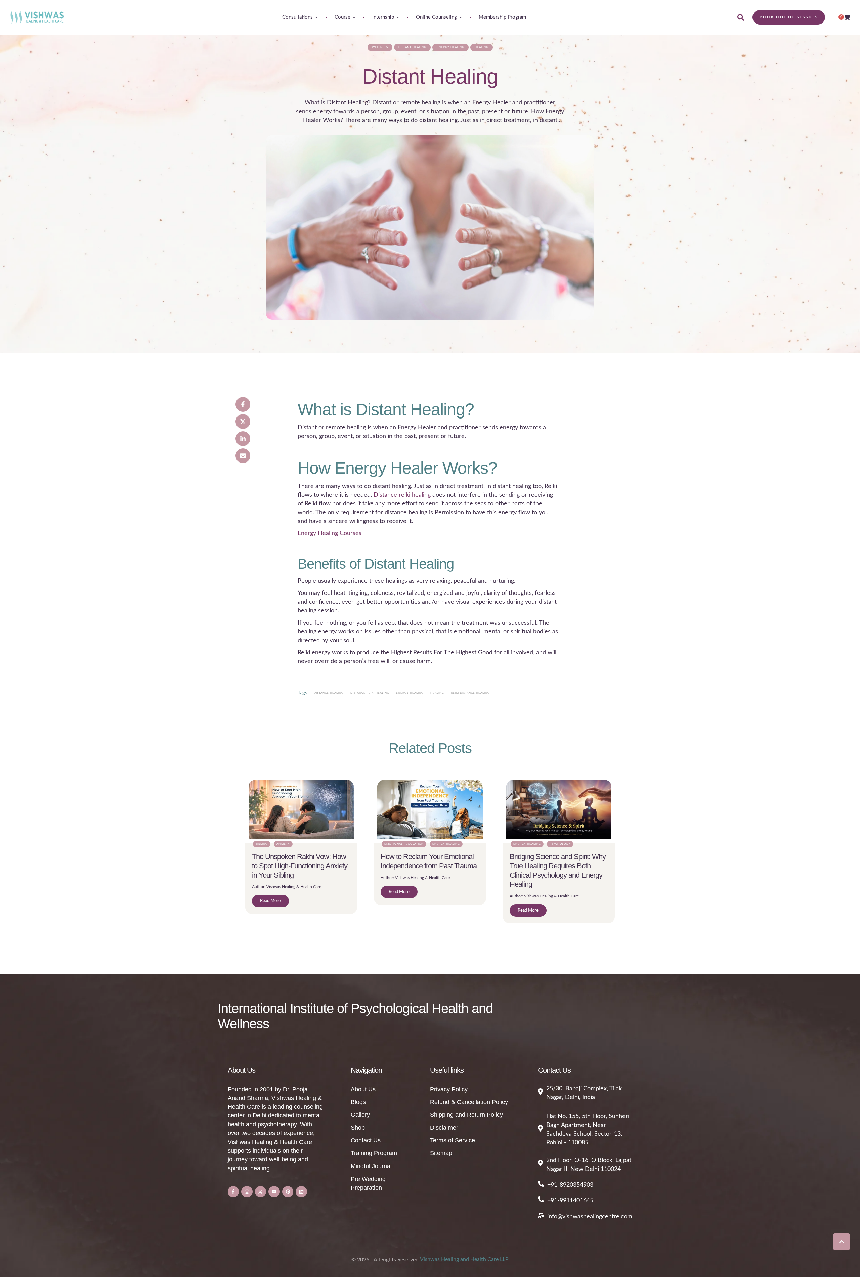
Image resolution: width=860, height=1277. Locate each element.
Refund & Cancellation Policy (469, 1102)
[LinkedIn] (242, 438)
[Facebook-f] (233, 1191)
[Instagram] (247, 1191)
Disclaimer (444, 1127)
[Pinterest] (288, 1191)
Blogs (358, 1102)
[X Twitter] (242, 421)
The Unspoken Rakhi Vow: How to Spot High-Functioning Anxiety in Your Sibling (299, 865)
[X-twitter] (260, 1191)
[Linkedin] (301, 1191)
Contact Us (366, 1140)
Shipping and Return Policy (466, 1114)
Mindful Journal (371, 1166)
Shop (358, 1127)
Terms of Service (452, 1140)
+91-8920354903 (570, 1185)
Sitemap (441, 1153)
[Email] (242, 455)
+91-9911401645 (570, 1201)
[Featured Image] (430, 227)
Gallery (360, 1114)
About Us (363, 1089)
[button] (841, 1241)
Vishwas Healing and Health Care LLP (464, 1259)
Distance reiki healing (402, 495)
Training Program (374, 1153)
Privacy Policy (449, 1089)
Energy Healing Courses (329, 533)
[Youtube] (274, 1191)
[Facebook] (242, 404)
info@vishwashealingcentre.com (589, 1217)
